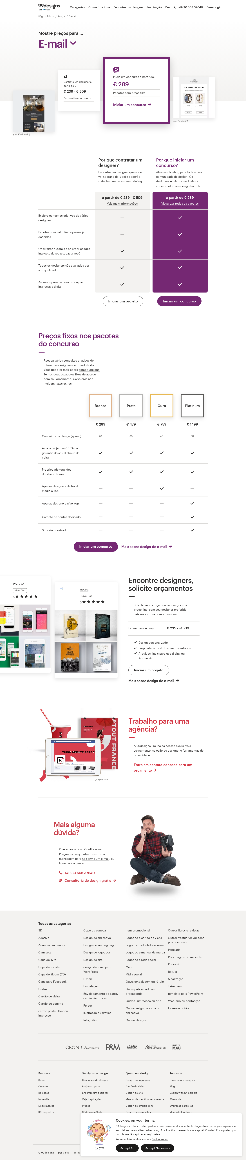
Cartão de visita (49, 996)
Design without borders (183, 1092)
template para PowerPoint (185, 993)
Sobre (41, 1079)
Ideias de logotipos (180, 1111)
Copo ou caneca (94, 930)
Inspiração (154, 7)
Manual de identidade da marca (145, 1099)
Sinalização (176, 978)
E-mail (87, 978)
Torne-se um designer (182, 1079)
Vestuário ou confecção (184, 1000)
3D (40, 930)
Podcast (173, 964)
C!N (101, 1148)
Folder (87, 1005)
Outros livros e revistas (183, 930)
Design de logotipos (97, 952)
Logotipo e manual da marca (145, 952)
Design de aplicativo (97, 937)
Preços (62, 16)
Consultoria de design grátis (88, 880)
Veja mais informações (122, 203)
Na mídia (43, 1099)
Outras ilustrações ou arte (143, 1000)
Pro (167, 7)
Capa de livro (47, 959)
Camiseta (44, 952)
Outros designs (136, 1020)
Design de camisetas (138, 1111)
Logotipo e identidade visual (145, 945)
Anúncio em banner (51, 945)
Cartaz (42, 989)
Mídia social (134, 974)
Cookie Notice (160, 1139)
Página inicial (46, 16)
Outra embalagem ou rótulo (145, 981)
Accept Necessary (157, 1148)
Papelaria (174, 949)
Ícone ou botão (178, 1008)
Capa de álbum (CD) (52, 974)
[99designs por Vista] (49, 7)
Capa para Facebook (52, 981)
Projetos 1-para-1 (92, 1086)
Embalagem (91, 986)
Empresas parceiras (181, 1105)
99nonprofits (46, 1111)
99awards (175, 1099)
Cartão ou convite (50, 1003)
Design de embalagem (139, 1105)
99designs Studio (92, 1111)
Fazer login (214, 7)
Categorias (77, 7)
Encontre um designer (128, 7)
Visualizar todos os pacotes (180, 203)
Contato (43, 1086)
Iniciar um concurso (130, 105)
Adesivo (43, 937)
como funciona (89, 369)
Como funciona (99, 7)
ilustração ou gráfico (97, 1012)
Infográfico (90, 1020)
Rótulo (172, 971)
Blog (172, 1086)
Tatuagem (175, 986)
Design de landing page (99, 945)
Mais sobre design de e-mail (144, 546)
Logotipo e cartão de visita (144, 937)
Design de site (92, 959)
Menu (129, 967)
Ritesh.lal (18, 584)
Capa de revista (49, 967)
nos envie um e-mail (95, 858)
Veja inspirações (92, 1099)
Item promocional (138, 930)
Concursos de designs (95, 1079)
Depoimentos (46, 1105)
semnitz (84, 589)
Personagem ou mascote (185, 957)
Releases (43, 1092)
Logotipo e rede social (141, 959)
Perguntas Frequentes (74, 854)
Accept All (127, 1148)
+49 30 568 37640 (190, 7)
